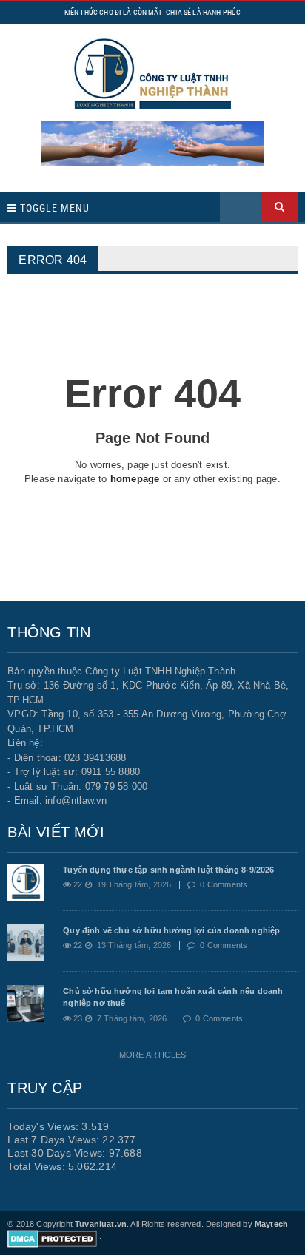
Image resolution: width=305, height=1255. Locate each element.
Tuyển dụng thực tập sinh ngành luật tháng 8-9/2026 (168, 869)
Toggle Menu (53, 208)
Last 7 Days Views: (54, 1140)
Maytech (271, 1224)
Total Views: (37, 1166)
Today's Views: (44, 1126)
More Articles (152, 1054)
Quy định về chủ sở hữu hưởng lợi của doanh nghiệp (171, 930)
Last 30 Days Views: (57, 1153)
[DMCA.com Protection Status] (52, 1235)
